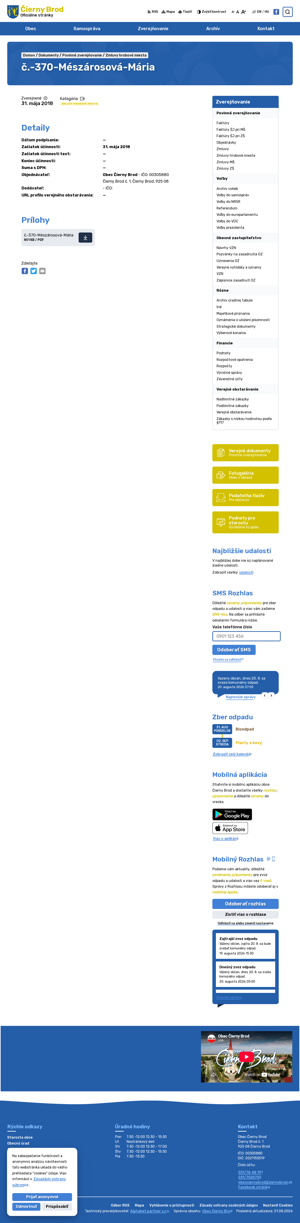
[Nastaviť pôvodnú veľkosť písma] (237, 11)
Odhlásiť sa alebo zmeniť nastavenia (245, 923)
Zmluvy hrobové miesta (79, 103)
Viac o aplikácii (225, 838)
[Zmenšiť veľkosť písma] (233, 11)
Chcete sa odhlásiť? (228, 659)
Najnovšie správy (241, 697)
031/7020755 (249, 1177)
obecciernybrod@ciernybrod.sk (265, 1182)
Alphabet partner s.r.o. (150, 1211)
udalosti (246, 572)
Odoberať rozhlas (245, 904)
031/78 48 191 (250, 1172)
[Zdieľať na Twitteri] (33, 270)
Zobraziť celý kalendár (232, 754)
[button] (265, 695)
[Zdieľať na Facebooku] (24, 270)
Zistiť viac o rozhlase (245, 914)
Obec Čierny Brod (217, 1211)
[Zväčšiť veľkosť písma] (243, 11)
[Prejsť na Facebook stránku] (276, 11)
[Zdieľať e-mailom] (42, 270)
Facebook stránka (254, 1187)
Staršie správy (229, 997)
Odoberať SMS (234, 650)
